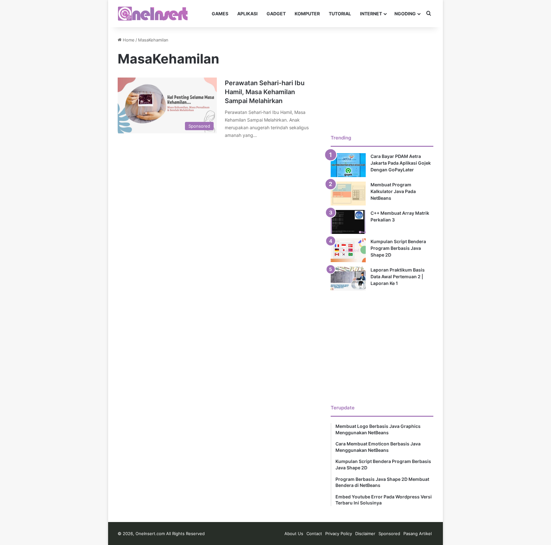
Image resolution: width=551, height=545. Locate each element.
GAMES (220, 13)
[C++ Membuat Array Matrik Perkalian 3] (348, 222)
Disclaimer (365, 533)
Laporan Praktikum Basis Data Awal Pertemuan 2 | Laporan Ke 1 (398, 276)
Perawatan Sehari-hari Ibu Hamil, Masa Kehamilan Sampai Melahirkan (265, 92)
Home (128, 39)
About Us (293, 533)
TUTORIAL (340, 13)
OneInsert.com (150, 533)
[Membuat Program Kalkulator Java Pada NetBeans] (348, 193)
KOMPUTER (307, 13)
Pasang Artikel (417, 533)
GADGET (276, 13)
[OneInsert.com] (153, 13)
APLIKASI (247, 13)
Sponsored (389, 533)
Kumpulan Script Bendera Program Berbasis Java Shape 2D (398, 248)
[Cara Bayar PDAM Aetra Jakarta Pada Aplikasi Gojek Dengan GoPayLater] (348, 165)
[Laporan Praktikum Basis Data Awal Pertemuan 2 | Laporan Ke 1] (348, 279)
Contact (314, 533)
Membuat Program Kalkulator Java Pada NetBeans (393, 191)
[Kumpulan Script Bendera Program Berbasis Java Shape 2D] (348, 250)
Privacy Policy (338, 533)
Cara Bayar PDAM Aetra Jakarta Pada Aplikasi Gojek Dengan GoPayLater (401, 162)
